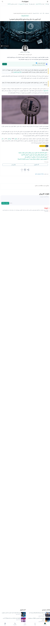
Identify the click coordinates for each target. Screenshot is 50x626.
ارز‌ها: (48, 4)
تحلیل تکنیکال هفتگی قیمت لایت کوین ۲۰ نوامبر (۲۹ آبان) (34, 155)
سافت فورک (45, 91)
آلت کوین (36, 165)
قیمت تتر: (42, 4)
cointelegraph (42, 146)
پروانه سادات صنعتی (25, 52)
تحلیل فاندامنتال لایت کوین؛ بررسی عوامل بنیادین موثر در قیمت (32, 153)
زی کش (9, 139)
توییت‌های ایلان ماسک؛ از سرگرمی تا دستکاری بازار (36, 157)
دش (2, 139)
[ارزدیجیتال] (25, 1)
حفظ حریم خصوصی (17, 72)
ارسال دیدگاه (5, 203)
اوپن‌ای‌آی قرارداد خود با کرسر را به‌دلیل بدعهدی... (11, 613)
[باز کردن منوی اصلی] (47, 1)
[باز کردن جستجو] (2, 1)
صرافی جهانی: (32, 4)
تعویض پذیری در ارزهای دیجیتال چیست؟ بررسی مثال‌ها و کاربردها (32, 159)
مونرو (16, 139)
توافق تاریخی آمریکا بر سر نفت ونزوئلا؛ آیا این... (11, 618)
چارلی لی (14, 165)
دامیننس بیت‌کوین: (14, 4)
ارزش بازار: (26, 4)
